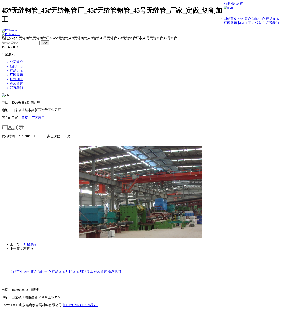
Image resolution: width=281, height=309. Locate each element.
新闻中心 (258, 18)
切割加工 (244, 23)
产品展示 (272, 18)
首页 (24, 117)
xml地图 (229, 3)
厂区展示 (230, 23)
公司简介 (244, 18)
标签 (239, 3)
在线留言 (258, 23)
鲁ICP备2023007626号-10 (80, 305)
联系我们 (272, 23)
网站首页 (230, 18)
